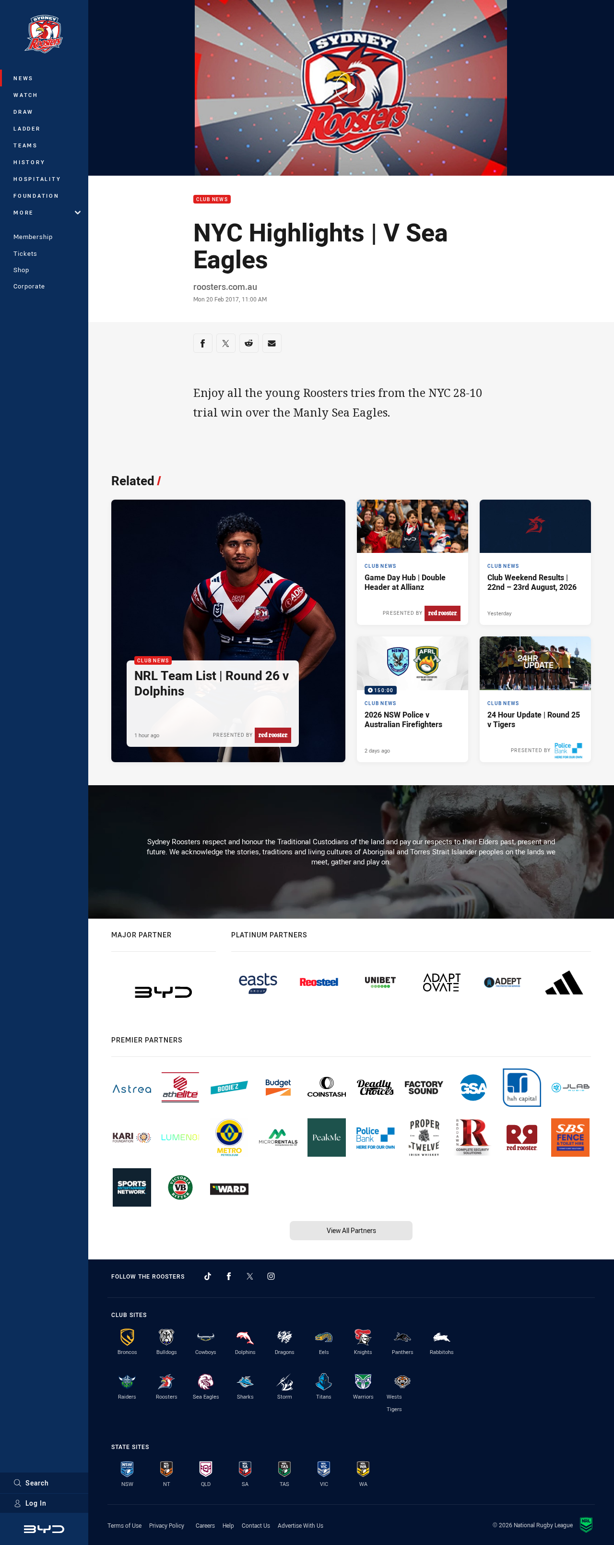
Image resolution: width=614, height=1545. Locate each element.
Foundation (36, 195)
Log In (36, 1503)
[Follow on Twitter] (250, 1276)
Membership (33, 236)
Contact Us (256, 1525)
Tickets (25, 253)
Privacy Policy (166, 1525)
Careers (205, 1525)
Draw (23, 111)
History (29, 162)
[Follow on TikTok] (208, 1276)
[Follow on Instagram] (271, 1276)
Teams (25, 145)
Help (228, 1525)
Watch (25, 94)
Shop (21, 269)
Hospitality (37, 178)
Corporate (29, 286)
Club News (212, 199)
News (23, 78)
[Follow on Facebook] (229, 1276)
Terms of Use (124, 1525)
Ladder (27, 128)
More (23, 212)
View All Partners (351, 1230)
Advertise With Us (300, 1525)
